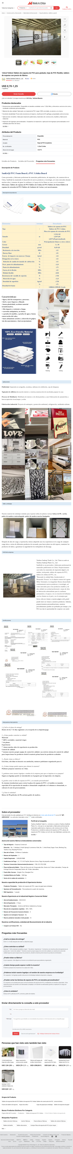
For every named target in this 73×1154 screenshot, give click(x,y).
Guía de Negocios (45, 1136)
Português (57, 1139)
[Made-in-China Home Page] (36, 3)
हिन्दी (33, 1141)
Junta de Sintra (58, 1101)
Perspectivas (35, 1136)
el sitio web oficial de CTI (47, 815)
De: (11, 1009)
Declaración (13, 1134)
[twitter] (56, 1136)
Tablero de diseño (8, 1125)
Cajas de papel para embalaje (44, 1104)
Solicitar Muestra (37, 98)
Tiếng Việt (51, 1141)
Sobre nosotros (4, 1134)
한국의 (14, 1141)
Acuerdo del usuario (23, 1134)
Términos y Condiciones (64, 1148)
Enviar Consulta (19, 94)
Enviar (16, 1034)
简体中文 (19, 1139)
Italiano (64, 1139)
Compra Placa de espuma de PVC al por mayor (43, 1125)
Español (44, 1139)
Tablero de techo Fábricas (10, 1121)
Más (3, 1128)
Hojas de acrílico (23, 1104)
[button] (3, 3)
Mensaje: (9, 1019)
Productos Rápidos (66, 1134)
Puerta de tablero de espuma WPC (10, 1104)
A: (11, 1014)
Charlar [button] (55, 94)
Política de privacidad (35, 1134)
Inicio (3, 13)
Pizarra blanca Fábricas (40, 1121)
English (12, 1139)
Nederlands (27, 1141)
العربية (20, 1141)
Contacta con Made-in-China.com (51, 1134)
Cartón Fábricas (25, 1121)
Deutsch (50, 1139)
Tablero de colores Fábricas (58, 1121)
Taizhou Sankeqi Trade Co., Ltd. (14, 78)
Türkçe (44, 1141)
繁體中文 (25, 1139)
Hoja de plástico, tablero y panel (48, 13)
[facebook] (52, 1136)
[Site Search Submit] (57, 8)
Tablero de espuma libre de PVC (10, 1101)
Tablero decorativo (22, 1125)
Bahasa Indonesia (60, 1141)
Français (38, 1139)
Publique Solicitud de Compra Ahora (48, 1033)
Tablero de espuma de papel (61, 1104)
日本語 (31, 1139)
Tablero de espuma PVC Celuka (27, 1101)
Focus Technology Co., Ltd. (33, 1144)
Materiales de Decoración (30, 13)
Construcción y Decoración (14, 13)
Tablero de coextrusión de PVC (44, 1101)
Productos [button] (22, 8)
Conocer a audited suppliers (23, 1136)
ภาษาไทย (38, 1141)
